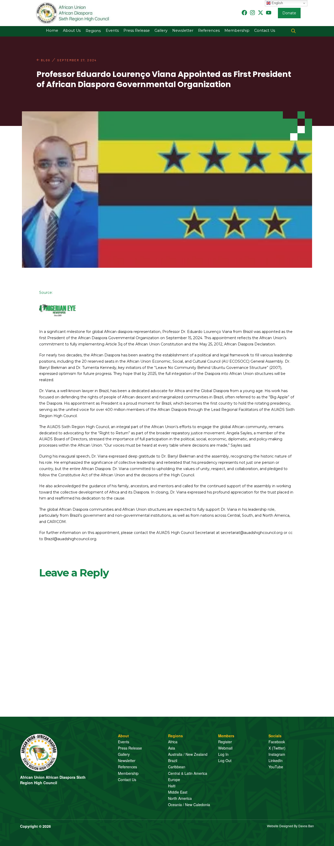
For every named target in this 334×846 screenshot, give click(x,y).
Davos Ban (306, 826)
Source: (46, 292)
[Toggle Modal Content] (293, 31)
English (277, 3)
